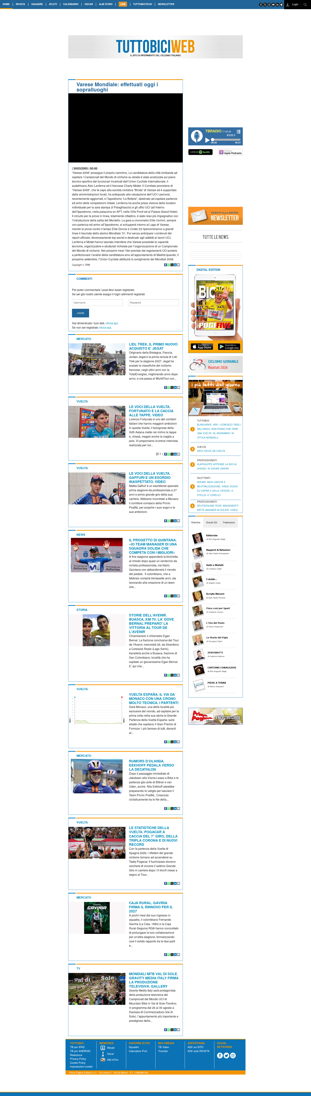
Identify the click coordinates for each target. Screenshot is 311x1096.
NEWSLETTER (166, 4)
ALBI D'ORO (105, 4)
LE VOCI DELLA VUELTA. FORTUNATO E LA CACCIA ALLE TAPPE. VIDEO (151, 410)
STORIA (81, 610)
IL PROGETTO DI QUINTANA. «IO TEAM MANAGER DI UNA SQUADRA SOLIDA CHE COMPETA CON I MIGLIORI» (153, 546)
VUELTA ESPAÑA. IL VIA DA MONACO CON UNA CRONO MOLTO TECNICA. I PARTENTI (153, 698)
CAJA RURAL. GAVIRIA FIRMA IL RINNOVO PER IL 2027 (151, 907)
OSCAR (89, 4)
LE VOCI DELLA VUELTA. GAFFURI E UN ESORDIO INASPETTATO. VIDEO (150, 477)
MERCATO (83, 339)
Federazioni (229, 522)
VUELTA (82, 401)
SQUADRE (37, 4)
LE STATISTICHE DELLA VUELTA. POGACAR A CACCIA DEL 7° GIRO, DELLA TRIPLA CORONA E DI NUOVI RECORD (153, 836)
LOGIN (80, 313)
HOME (6, 4)
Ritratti (110, 1048)
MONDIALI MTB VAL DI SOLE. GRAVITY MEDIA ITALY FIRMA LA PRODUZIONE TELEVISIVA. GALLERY (154, 980)
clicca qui (112, 323)
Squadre (134, 1047)
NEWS (80, 535)
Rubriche (195, 522)
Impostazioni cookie (81, 1066)
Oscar (110, 1053)
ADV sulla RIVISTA (198, 1051)
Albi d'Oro (112, 1059)
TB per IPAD (77, 1047)
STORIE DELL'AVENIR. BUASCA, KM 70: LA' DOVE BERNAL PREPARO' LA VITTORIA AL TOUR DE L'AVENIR (151, 623)
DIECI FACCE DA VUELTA (211, 451)
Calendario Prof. (138, 1051)
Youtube (163, 1051)
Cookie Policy (77, 1062)
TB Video (163, 1047)
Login (294, 4)
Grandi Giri (211, 522)
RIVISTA (20, 4)
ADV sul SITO (195, 1047)
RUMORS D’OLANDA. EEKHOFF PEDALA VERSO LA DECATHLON (151, 765)
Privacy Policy (78, 1059)
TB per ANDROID (80, 1051)
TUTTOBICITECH (142, 4)
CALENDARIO (70, 4)
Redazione (76, 1055)
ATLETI (53, 4)
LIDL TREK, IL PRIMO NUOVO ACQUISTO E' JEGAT (153, 346)
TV (78, 968)
